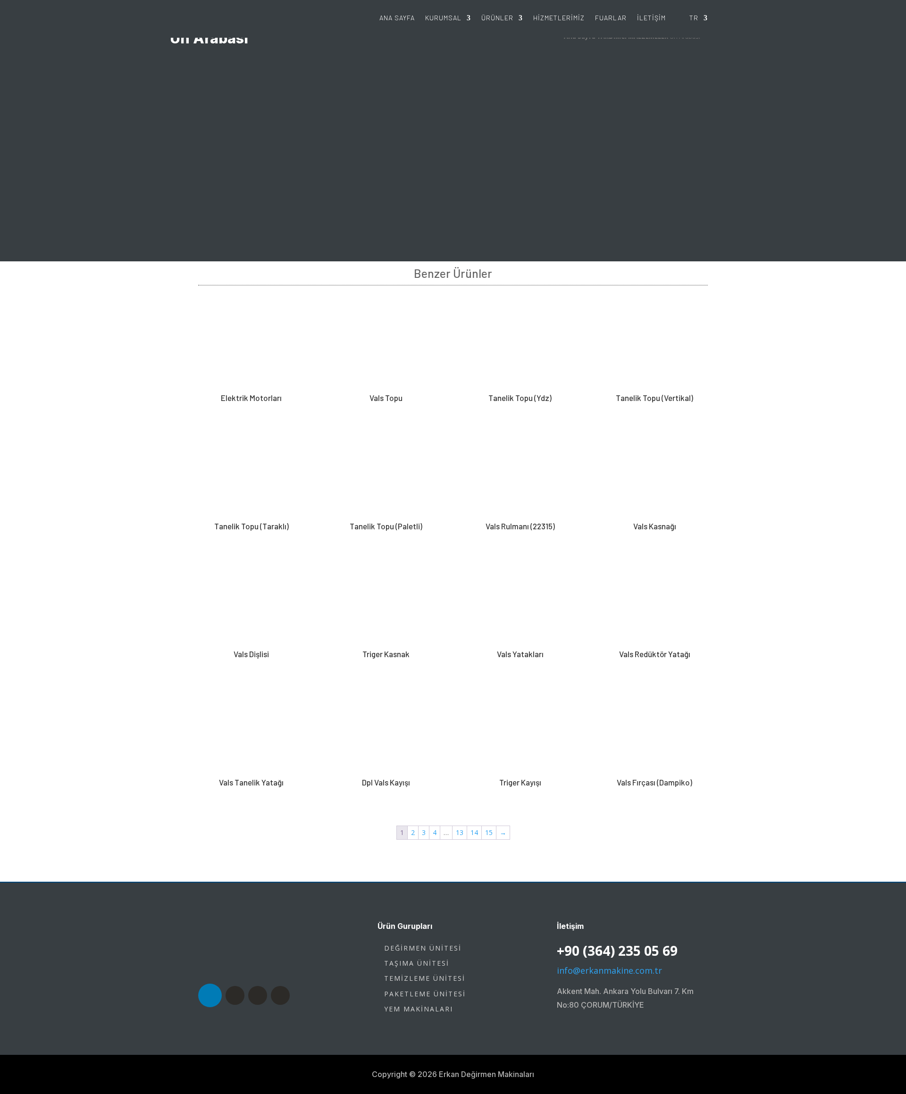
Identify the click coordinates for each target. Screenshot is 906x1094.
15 (489, 832)
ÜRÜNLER (497, 18)
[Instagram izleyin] (257, 995)
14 (474, 832)
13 (459, 832)
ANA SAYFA (397, 18)
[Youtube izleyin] (280, 995)
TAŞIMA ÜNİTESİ (416, 963)
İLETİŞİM (651, 18)
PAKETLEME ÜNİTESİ (425, 993)
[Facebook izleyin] (235, 995)
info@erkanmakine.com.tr (609, 970)
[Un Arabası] (453, 255)
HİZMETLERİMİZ (559, 18)
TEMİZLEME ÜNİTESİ (424, 978)
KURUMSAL (443, 18)
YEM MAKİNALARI (418, 1008)
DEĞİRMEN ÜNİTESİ (422, 948)
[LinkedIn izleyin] (210, 995)
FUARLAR (611, 18)
